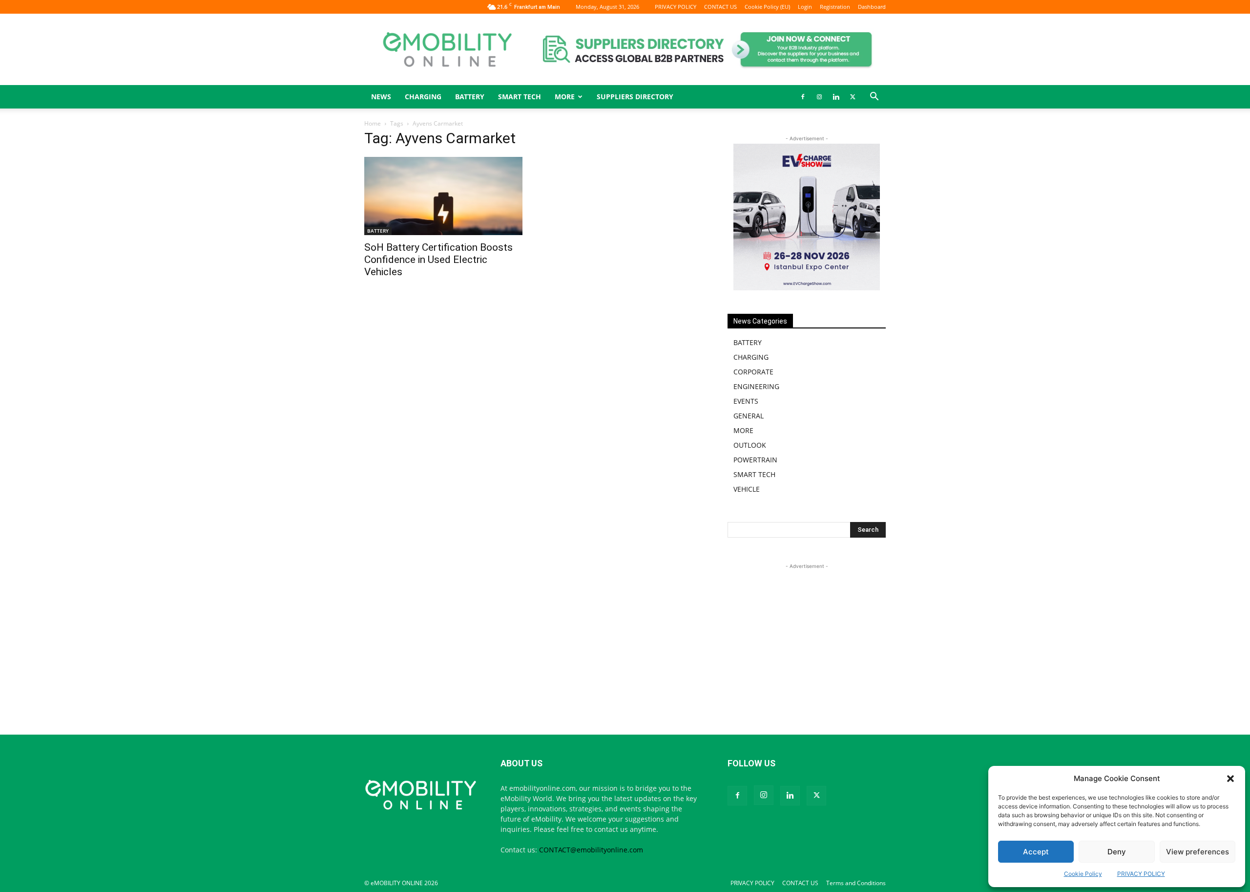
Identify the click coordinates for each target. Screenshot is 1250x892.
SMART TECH (519, 96)
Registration (835, 6)
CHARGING (423, 96)
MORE (743, 430)
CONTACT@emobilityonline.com (591, 849)
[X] (852, 97)
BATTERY (469, 96)
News (381, 96)
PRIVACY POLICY (1141, 873)
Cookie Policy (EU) (767, 6)
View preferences (1197, 851)
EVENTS (745, 401)
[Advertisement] (806, 632)
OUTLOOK (749, 445)
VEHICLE (746, 489)
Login (805, 6)
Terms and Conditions (856, 883)
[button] (1230, 778)
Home (372, 123)
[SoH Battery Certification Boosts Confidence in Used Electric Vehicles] (443, 196)
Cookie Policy (1083, 873)
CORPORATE (753, 371)
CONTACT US (720, 6)
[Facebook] (802, 97)
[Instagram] (819, 97)
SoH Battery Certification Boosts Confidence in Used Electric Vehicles (438, 259)
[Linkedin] (836, 97)
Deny (1116, 851)
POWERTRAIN (755, 459)
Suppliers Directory (635, 96)
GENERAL (748, 415)
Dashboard (872, 6)
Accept (1036, 851)
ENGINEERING (756, 386)
